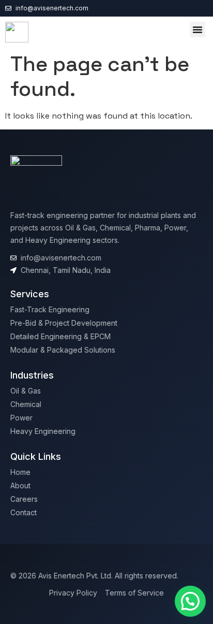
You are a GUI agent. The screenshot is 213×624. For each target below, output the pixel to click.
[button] (197, 29)
